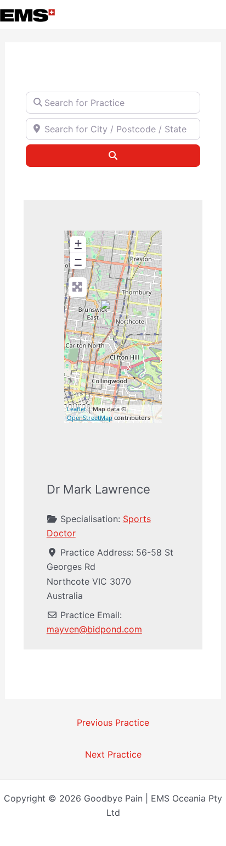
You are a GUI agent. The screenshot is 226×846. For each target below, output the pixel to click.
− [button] (78, 259)
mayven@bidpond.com (94, 629)
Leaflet (76, 409)
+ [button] (78, 243)
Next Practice (113, 754)
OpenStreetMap (89, 417)
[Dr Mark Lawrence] (113, 313)
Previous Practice (113, 722)
